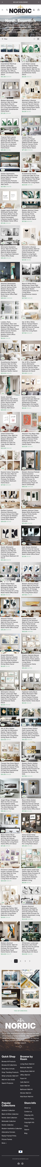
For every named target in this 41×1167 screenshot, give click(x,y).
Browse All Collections (9, 1065)
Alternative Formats (8, 1132)
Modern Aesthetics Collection (12, 1128)
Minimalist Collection (9, 1121)
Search (26, 1129)
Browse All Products (8, 1061)
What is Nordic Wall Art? (10, 1076)
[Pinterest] (22, 1163)
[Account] (34, 9)
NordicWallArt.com (22, 1159)
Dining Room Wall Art (27, 1071)
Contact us (28, 1111)
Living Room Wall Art (27, 1064)
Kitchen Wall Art (25, 1093)
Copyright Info (29, 1122)
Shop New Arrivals (8, 1069)
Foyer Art (23, 1078)
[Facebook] (18, 1163)
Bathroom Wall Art (26, 1089)
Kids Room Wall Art (26, 1096)
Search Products (7, 1083)
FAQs (26, 1126)
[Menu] (2, 9)
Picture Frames (7, 1139)
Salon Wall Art (25, 1086)
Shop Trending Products (10, 1072)
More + (4, 1143)
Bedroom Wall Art (26, 1067)
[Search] (7, 9)
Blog (25, 1133)
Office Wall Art (25, 1075)
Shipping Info (28, 1115)
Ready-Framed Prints (9, 1136)
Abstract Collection (8, 1110)
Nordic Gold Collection (9, 1117)
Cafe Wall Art (24, 1082)
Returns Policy (29, 1119)
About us (27, 1108)
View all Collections (20, 1011)
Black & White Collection (10, 1114)
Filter (5, 39)
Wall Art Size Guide (8, 1079)
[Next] (29, 961)
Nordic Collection (7, 1125)
